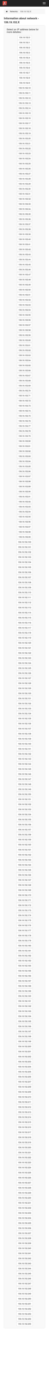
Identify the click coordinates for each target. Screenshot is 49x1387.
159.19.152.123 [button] (24, 658)
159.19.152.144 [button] (24, 764)
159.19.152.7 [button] (24, 72)
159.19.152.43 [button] (25, 254)
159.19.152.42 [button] (25, 249)
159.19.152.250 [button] (24, 1298)
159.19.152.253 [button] (24, 1313)
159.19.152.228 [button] (24, 1187)
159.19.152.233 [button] (24, 1213)
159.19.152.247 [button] (24, 1283)
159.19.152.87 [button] (25, 476)
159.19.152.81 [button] (25, 446)
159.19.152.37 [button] (25, 224)
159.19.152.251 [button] (24, 1303)
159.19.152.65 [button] (25, 365)
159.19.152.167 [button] (24, 880)
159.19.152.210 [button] (24, 1097)
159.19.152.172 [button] (24, 905)
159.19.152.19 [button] (25, 133)
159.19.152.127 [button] (24, 678)
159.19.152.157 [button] (24, 829)
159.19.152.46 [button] (25, 269)
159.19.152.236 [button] (24, 1228)
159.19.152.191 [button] (24, 1001)
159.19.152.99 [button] (25, 537)
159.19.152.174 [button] (24, 915)
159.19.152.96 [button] (25, 521)
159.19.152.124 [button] (24, 663)
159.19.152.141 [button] (24, 748)
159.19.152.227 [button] (24, 1182)
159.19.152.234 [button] (24, 1218)
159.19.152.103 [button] (24, 557)
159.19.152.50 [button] (25, 289)
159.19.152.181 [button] (24, 950)
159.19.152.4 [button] (24, 57)
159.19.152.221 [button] (24, 1152)
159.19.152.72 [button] (25, 400)
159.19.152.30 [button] (25, 188)
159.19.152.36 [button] (25, 219)
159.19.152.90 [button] (25, 491)
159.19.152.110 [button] (24, 592)
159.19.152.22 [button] (25, 148)
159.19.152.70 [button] (25, 390)
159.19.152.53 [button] (25, 304)
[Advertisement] (24, 1353)
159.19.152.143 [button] (24, 759)
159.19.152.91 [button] (25, 496)
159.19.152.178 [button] (24, 935)
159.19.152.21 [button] (25, 143)
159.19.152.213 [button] (24, 1112)
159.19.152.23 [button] (25, 153)
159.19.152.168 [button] (24, 885)
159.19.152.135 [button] (24, 718)
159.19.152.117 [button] (24, 627)
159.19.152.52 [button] (25, 299)
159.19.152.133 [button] (24, 708)
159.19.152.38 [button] (25, 229)
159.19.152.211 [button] (24, 1102)
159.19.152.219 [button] (24, 1142)
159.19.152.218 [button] (24, 1137)
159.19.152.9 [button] (24, 82)
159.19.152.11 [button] (25, 93)
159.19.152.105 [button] (24, 567)
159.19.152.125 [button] (24, 668)
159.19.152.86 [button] (25, 471)
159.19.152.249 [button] (24, 1293)
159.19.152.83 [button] (25, 456)
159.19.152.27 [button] (25, 173)
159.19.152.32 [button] (25, 199)
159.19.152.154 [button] (24, 814)
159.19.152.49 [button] (25, 284)
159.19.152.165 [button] (24, 870)
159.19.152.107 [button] (24, 577)
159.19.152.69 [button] (25, 385)
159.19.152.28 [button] (25, 178)
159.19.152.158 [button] (24, 834)
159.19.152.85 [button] (25, 466)
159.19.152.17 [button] (25, 123)
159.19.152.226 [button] (24, 1177)
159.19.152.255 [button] (24, 1324)
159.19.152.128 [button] (24, 683)
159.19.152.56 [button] (25, 320)
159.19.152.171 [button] (24, 900)
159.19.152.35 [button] (25, 214)
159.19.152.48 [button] (25, 279)
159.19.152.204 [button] (24, 1066)
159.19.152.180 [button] (24, 945)
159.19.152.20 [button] (25, 138)
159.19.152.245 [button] (24, 1273)
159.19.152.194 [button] (24, 1016)
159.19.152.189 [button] (24, 991)
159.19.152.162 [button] (24, 854)
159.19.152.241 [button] (24, 1253)
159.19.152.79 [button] (25, 436)
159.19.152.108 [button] (24, 582)
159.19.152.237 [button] (24, 1233)
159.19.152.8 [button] (24, 77)
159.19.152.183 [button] (24, 960)
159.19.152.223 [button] (24, 1162)
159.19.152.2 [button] (24, 47)
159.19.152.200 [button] (24, 1046)
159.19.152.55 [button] (25, 315)
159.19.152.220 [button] (24, 1147)
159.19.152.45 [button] (25, 264)
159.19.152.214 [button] (24, 1117)
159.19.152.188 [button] (24, 986)
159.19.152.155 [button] (24, 819)
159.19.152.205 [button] (24, 1071)
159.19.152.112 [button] (24, 602)
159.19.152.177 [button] (24, 930)
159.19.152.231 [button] (24, 1202)
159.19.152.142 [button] (24, 753)
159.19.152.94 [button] (25, 511)
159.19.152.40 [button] (25, 239)
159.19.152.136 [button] (24, 723)
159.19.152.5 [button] (24, 62)
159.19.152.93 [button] (25, 506)
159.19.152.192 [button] (24, 1006)
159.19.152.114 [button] (24, 612)
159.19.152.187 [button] (24, 981)
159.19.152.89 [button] (25, 486)
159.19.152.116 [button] (24, 622)
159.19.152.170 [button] (24, 895)
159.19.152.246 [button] (24, 1278)
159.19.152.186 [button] (24, 975)
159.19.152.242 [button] (24, 1258)
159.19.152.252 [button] (24, 1308)
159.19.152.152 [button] (24, 804)
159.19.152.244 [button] (24, 1268)
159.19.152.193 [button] (24, 1011)
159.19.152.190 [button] (24, 996)
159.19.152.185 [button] (24, 970)
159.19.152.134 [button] (24, 713)
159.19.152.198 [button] (24, 1036)
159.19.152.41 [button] (25, 244)
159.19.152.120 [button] (24, 642)
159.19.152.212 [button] (24, 1107)
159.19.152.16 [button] (25, 118)
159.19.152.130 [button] (24, 693)
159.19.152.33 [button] (25, 204)
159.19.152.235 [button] (24, 1223)
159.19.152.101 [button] (24, 547)
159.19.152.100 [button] (24, 542)
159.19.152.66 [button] (25, 370)
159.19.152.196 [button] (24, 1026)
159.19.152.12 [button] (25, 98)
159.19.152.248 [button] (24, 1288)
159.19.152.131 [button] (24, 698)
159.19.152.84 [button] (25, 461)
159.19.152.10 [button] (25, 88)
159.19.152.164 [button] (24, 864)
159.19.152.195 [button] (24, 1021)
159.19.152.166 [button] (24, 875)
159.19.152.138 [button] (24, 733)
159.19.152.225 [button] (24, 1172)
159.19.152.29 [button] (25, 183)
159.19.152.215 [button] (24, 1122)
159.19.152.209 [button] (24, 1092)
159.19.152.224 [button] (24, 1167)
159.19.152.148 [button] (24, 784)
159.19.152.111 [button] (24, 597)
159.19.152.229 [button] (24, 1192)
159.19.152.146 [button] (24, 774)
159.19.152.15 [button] (25, 113)
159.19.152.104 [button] (24, 562)
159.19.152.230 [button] (24, 1197)
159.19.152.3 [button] (24, 52)
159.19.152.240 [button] (24, 1248)
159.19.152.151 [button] (24, 799)
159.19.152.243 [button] (24, 1263)
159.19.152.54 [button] (25, 310)
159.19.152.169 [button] (24, 890)
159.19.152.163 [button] (24, 859)
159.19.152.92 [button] (25, 501)
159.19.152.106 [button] (24, 572)
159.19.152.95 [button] (25, 516)
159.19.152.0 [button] (24, 37)
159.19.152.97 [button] (25, 526)
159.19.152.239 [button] (24, 1243)
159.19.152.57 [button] (25, 325)
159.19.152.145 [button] (24, 769)
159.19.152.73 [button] (25, 405)
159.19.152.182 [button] (24, 955)
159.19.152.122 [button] (24, 653)
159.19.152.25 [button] (25, 163)
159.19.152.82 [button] (25, 451)
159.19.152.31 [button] (25, 193)
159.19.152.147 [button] (24, 779)
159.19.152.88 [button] (25, 481)
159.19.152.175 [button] (24, 920)
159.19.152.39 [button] (25, 234)
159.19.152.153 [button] (24, 809)
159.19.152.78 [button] (25, 431)
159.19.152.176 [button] (24, 925)
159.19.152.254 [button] (24, 1319)
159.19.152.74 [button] (25, 410)
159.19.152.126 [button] (24, 673)
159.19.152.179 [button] (24, 940)
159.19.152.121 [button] (24, 648)
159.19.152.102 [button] (24, 552)
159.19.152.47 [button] (25, 274)
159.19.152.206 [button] (24, 1076)
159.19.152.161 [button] (24, 849)
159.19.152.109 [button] (24, 587)
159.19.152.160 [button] (24, 844)
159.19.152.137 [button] (24, 728)
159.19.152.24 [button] (25, 158)
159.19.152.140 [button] (24, 743)
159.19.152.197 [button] (24, 1031)
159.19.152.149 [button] (24, 789)
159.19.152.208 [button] (24, 1086)
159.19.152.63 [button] (25, 355)
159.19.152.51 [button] (25, 294)
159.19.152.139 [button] (24, 738)
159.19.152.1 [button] (24, 42)
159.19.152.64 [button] (25, 360)
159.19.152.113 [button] (24, 607)
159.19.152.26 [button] (25, 168)
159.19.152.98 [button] (25, 532)
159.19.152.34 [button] (25, 209)
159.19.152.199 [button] (24, 1041)
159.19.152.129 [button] (24, 688)
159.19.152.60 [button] (25, 340)
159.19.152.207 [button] (24, 1081)
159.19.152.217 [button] (24, 1132)
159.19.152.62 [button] (25, 350)
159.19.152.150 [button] (24, 794)
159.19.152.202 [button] (24, 1056)
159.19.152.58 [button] (25, 330)
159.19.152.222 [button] (24, 1157)
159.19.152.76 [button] (25, 421)
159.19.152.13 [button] (25, 103)
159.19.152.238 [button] (24, 1238)
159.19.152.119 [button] (24, 637)
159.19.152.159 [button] (24, 839)
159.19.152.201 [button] (24, 1051)
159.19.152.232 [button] (24, 1208)
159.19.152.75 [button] (25, 415)
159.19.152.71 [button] (25, 395)
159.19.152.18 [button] (25, 128)
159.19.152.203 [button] (24, 1061)
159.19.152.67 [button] (25, 375)
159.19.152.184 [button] (24, 965)
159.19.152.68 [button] (25, 380)
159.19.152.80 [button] (25, 441)
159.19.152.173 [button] (24, 910)
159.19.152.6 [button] (24, 67)
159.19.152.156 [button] (24, 824)
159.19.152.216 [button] (24, 1127)
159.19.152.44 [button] (25, 259)
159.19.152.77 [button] (25, 426)
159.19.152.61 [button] (25, 345)
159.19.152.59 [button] (25, 335)
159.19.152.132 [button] (24, 703)
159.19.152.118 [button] (24, 632)
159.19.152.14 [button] (25, 108)
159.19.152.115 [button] (24, 617)
